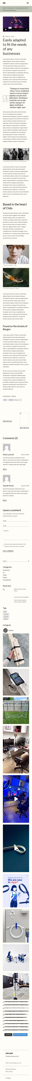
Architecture (10, 8)
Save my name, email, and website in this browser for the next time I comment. (15, 545)
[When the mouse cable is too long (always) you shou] (16, 1030)
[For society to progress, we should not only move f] (16, 1011)
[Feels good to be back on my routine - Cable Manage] (16, 848)
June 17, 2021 (9, 36)
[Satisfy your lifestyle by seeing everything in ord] (16, 1024)
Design (14, 396)
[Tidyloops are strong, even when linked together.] (16, 650)
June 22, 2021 (25, 454)
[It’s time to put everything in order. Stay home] (16, 1021)
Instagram (8, 1078)
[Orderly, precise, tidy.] (16, 682)
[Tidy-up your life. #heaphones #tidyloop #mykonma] (16, 1002)
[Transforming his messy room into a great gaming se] (16, 799)
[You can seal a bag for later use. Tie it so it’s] (16, 1027)
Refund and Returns (10, 1069)
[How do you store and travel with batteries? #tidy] (16, 957)
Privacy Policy (9, 1071)
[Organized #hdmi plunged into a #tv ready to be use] (16, 1005)
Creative (6, 614)
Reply (5, 469)
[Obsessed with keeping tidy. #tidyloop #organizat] (16, 926)
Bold (5, 400)
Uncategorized (7, 579)
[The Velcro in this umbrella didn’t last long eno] (16, 1008)
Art (4, 572)
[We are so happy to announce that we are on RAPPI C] (16, 890)
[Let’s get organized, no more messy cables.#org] (16, 1014)
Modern (11, 400)
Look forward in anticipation (21, 597)
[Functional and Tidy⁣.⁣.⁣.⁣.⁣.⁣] (16, 986)
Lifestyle (6, 616)
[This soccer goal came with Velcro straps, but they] (16, 710)
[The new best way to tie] (16, 749)
